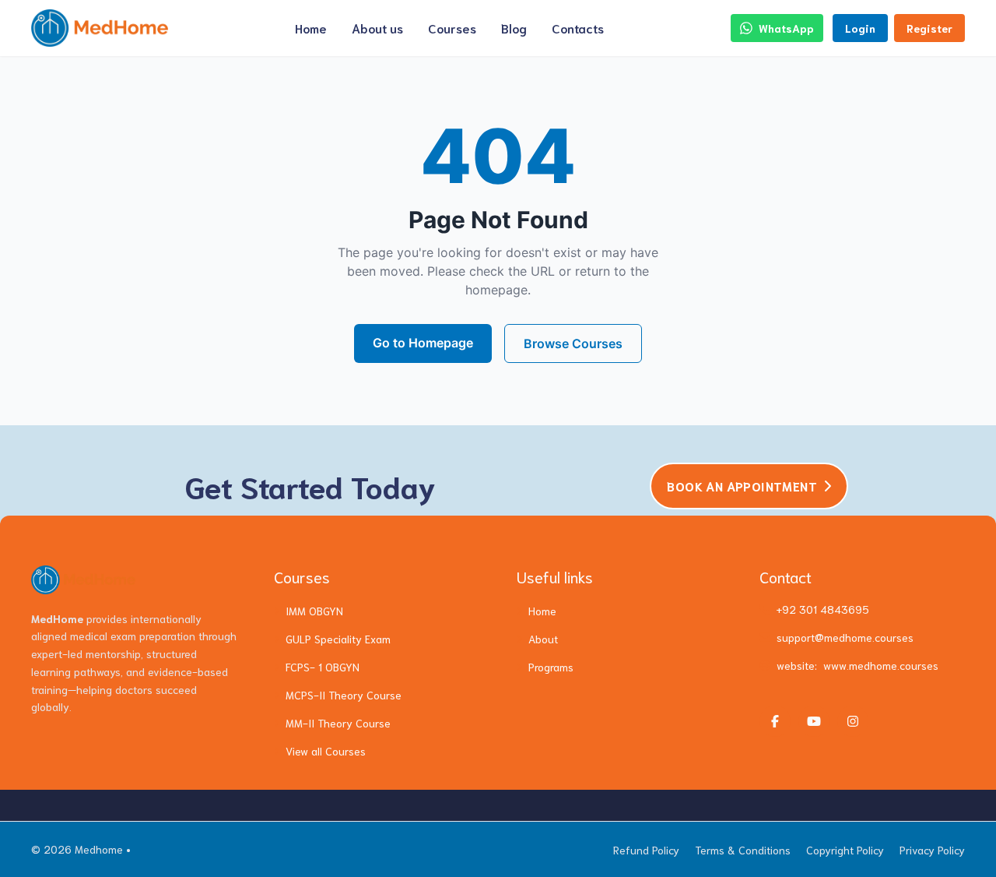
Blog (514, 27)
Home (311, 27)
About (543, 639)
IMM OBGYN (314, 611)
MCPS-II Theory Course (344, 695)
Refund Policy (646, 850)
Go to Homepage (423, 342)
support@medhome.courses (845, 637)
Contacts (578, 27)
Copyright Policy (845, 850)
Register (929, 28)
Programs (550, 667)
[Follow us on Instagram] (852, 721)
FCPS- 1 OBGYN (322, 667)
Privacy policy (932, 850)
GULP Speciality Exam (338, 639)
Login (860, 28)
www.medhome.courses (880, 665)
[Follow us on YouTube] (813, 721)
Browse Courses (573, 343)
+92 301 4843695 (823, 609)
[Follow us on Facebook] (775, 721)
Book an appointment (742, 485)
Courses (452, 27)
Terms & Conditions (743, 850)
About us (377, 27)
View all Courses (326, 751)
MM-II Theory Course (338, 723)
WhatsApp (786, 28)
